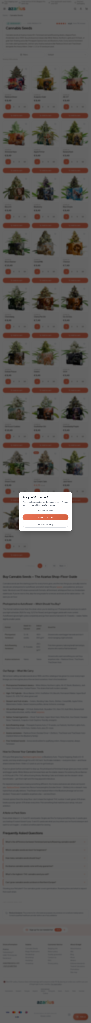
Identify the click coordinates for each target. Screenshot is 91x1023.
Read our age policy (45, 510)
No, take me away (45, 524)
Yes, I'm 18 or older (45, 517)
